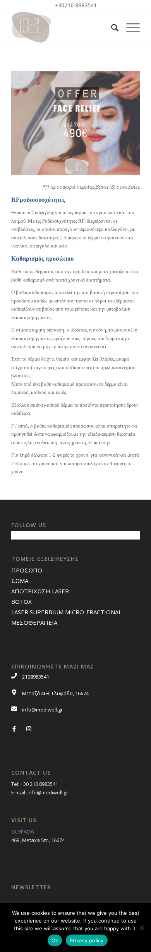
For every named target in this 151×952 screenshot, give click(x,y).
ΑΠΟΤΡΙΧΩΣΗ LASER (40, 591)
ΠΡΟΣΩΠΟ (26, 570)
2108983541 (35, 676)
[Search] (110, 27)
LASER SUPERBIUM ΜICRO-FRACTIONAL (66, 612)
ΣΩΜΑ (19, 580)
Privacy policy (87, 940)
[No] (141, 927)
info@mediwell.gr (42, 709)
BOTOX (21, 601)
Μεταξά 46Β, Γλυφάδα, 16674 (55, 693)
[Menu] (129, 27)
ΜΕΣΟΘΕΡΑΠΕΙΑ (34, 622)
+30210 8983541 (76, 5)
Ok (54, 940)
